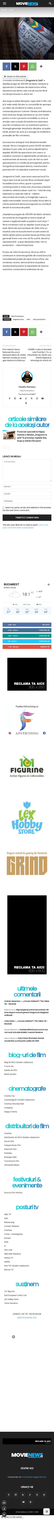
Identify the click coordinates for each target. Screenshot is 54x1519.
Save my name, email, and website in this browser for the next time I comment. (27, 509)
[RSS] (22, 1495)
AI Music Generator (12, 1001)
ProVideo (8, 1153)
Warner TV (8, 1269)
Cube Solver (9, 1021)
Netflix (7, 1261)
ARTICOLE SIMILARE (27, 419)
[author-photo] (27, 383)
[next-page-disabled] (8, 447)
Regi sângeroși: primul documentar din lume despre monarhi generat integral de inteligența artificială (26, 1012)
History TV (8, 1257)
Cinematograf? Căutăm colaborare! (19, 1100)
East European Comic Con (15, 1295)
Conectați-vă (44, 630)
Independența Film (12, 1145)
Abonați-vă (45, 647)
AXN (6, 1218)
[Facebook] (6, 66)
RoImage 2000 (10, 1157)
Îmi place (46, 625)
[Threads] (27, 403)
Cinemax (8, 1230)
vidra (28, 319)
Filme (11, 10)
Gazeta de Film (10, 1070)
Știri (10, 35)
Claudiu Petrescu (27, 386)
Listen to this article (16, 76)
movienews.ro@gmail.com (34, 1477)
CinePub (8, 1133)
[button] (4, 3)
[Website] (38, 398)
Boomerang (9, 1222)
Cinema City (9, 1096)
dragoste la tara (18, 319)
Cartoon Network (11, 1226)
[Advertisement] (27, 293)
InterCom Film (10, 1149)
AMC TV (7, 1214)
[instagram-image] (13, 1336)
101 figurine (9, 1291)
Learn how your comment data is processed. (25, 526)
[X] (15, 66)
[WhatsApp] (32, 66)
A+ (4, 1503)
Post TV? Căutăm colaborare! (16, 1265)
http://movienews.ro (27, 391)
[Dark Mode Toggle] (46, 1511)
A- (4, 1514)
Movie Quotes (10, 1074)
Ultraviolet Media (11, 1165)
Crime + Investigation (13, 1234)
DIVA (6, 1242)
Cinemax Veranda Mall (14, 1103)
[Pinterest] (24, 66)
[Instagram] (16, 398)
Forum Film (9, 1141)
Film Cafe (8, 1250)
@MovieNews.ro (27, 1317)
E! (5, 1246)
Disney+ (7, 1238)
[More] (41, 66)
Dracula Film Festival (13, 1192)
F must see (9, 1066)
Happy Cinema (10, 1111)
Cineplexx (8, 1107)
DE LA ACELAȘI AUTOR (27, 425)
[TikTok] (27, 398)
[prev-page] (4, 447)
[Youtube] (43, 398)
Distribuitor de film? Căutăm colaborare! (21, 1137)
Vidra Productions (17, 316)
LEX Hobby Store (11, 1299)
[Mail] (21, 398)
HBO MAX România (12, 1254)
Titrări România (11, 1303)
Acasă (4, 10)
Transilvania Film (11, 1161)
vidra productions (39, 319)
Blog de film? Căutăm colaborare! (18, 1062)
